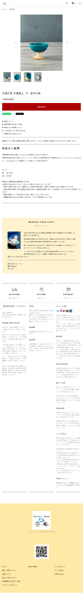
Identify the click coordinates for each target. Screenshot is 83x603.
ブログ (12, 269)
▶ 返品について (7, 121)
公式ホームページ (16, 264)
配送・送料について (9, 570)
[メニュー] (80, 3)
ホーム (4, 9)
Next (67, 42)
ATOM (35, 566)
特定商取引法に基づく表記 (11, 581)
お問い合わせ (59, 574)
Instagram (13, 266)
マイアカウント (60, 566)
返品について (6, 574)
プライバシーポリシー (9, 585)
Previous (16, 42)
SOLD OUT (41, 107)
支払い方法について (9, 578)
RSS (29, 566)
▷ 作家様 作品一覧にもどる (11, 134)
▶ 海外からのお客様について (12, 127)
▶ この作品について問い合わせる (13, 130)
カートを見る (59, 570)
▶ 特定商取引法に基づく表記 (12, 124)
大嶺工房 (11, 9)
